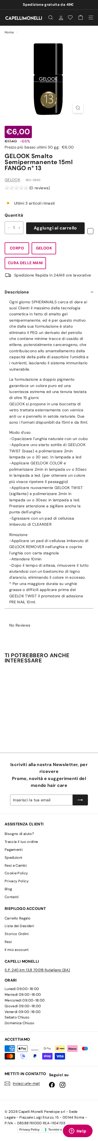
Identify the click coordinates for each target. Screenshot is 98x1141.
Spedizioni (13, 857)
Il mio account (17, 949)
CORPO (17, 248)
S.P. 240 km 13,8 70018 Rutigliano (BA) (37, 970)
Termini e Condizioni (63, 1129)
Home (10, 32)
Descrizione (17, 292)
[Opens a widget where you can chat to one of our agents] (78, 1131)
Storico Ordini (17, 934)
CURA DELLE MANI (25, 262)
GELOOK (12, 179)
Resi (8, 941)
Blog (8, 889)
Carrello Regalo (17, 918)
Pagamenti (14, 849)
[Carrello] (80, 17)
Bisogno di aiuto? (19, 833)
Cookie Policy (16, 873)
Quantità (14, 215)
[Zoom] (78, 108)
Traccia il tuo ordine (21, 841)
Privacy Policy (17, 881)
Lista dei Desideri (19, 926)
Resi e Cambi (16, 865)
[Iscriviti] (80, 799)
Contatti (12, 897)
